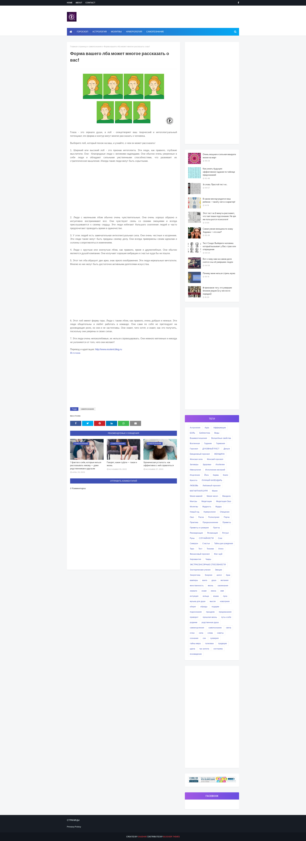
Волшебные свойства (221, 438)
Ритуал (225, 533)
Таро (192, 548)
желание (225, 580)
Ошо (192, 517)
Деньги (227, 448)
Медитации (206, 501)
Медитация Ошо (223, 501)
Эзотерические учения (200, 569)
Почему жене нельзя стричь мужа (219, 273)
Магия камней (196, 496)
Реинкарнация (196, 533)
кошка (216, 596)
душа (213, 580)
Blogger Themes (171, 836)
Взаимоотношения (198, 438)
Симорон (194, 543)
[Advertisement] (123, 192)
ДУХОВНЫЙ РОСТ (210, 448)
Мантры (193, 501)
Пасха (201, 517)
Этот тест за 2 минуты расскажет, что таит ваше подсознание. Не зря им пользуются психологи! (219, 216)
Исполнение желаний (215, 469)
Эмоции (218, 569)
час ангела (204, 648)
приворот (194, 617)
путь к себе (226, 617)
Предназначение (210, 522)
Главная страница (78, 46)
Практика (194, 522)
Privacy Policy (74, 826)
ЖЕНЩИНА (219, 454)
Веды (216, 433)
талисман (209, 643)
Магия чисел (212, 496)
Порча (226, 517)
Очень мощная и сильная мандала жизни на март (219, 156)
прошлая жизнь (210, 617)
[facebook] (238, 2)
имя (222, 590)
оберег (193, 606)
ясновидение (196, 654)
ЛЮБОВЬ (194, 485)
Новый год (194, 511)
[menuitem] (71, 32)
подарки (215, 606)
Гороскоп (194, 448)
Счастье (206, 543)
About (79, 2)
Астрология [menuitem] (99, 31)
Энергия (208, 575)
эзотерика (218, 648)
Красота (193, 480)
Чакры (208, 559)
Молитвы (194, 506)
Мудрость (206, 506)
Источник (75, 353)
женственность (197, 585)
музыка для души (197, 601)
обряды (203, 606)
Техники (210, 548)
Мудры (218, 506)
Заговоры (194, 464)
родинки (193, 622)
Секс (220, 538)
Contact (90, 2)
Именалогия (195, 469)
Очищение (224, 511)
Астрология (195, 427)
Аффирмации (219, 427)
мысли (213, 601)
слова (210, 633)
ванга (204, 580)
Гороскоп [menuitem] (82, 31)
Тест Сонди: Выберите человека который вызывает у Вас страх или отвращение (219, 246)
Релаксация (212, 533)
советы (220, 633)
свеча (228, 627)
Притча (216, 527)
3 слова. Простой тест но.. (215, 184)
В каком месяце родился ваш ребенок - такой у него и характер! (219, 200)
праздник (210, 611)
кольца (206, 596)
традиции (222, 643)
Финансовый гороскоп (200, 554)
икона (213, 590)
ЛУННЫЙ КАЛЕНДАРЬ (212, 480)
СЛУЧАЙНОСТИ (206, 538)
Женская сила (196, 459)
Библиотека (204, 433)
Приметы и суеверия (199, 527)
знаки (204, 590)
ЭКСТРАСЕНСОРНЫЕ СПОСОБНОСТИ (208, 564)
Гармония (220, 443)
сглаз (192, 633)
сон (204, 638)
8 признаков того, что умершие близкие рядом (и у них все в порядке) (217, 290)
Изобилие (220, 464)
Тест (200, 548)
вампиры (194, 580)
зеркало (193, 590)
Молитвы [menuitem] (116, 31)
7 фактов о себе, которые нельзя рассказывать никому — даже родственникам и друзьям (85, 465)
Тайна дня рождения (223, 543)
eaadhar (142, 836)
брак (228, 575)
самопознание (95, 46)
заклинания (223, 585)
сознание (194, 638)
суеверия (214, 638)
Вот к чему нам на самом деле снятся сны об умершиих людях (218, 260)
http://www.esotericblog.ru (108, 349)
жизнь (210, 585)
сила (201, 633)
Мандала (226, 496)
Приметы (226, 522)
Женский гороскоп (215, 459)
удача (192, 648)
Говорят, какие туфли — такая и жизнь (122, 464)
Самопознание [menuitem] (155, 31)
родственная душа (210, 622)
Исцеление (195, 475)
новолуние (225, 601)
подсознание (196, 611)
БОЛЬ (192, 433)
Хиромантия (195, 559)
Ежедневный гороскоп (200, 454)
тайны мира (195, 643)
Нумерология (210, 511)
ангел (219, 575)
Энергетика (195, 575)
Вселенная (195, 443)
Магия (215, 490)
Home (69, 2)
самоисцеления (197, 627)
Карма (216, 475)
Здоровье (207, 464)
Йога (206, 475)
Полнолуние (213, 517)
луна (225, 596)
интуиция (194, 596)
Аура (207, 427)
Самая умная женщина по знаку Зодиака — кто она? (218, 230)
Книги (225, 475)
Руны (192, 538)
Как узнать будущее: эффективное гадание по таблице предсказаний (219, 171)
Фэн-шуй (218, 554)
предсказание (225, 611)
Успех (220, 548)
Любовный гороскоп (212, 485)
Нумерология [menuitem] (134, 31)
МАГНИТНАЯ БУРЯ (199, 490)
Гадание (208, 443)
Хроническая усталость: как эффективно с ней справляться (158, 464)
